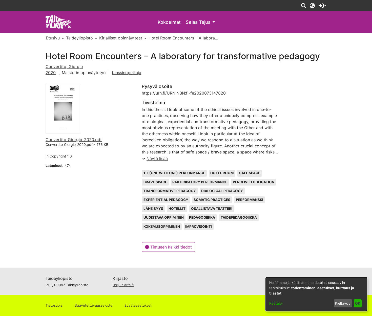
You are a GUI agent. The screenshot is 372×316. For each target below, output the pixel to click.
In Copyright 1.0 (59, 156)
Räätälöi (275, 303)
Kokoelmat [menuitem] (169, 22)
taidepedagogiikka (239, 217)
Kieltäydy (342, 303)
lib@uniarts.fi (123, 285)
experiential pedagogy (165, 200)
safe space (249, 173)
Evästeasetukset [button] (138, 305)
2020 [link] (51, 72)
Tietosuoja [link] (54, 305)
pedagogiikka (202, 217)
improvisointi (198, 226)
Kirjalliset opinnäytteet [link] (120, 37)
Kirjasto (120, 278)
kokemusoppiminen (161, 226)
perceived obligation (253, 182)
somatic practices (212, 200)
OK (357, 303)
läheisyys (153, 209)
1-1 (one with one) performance (174, 173)
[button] (303, 6)
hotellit (177, 209)
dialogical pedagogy (222, 191)
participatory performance (199, 182)
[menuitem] (200, 22)
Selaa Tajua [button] (198, 22)
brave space (155, 182)
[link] (58, 21)
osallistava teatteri (211, 209)
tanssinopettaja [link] (126, 72)
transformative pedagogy (169, 191)
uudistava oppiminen (163, 217)
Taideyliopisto (59, 278)
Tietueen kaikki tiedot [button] (170, 247)
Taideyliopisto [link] (79, 37)
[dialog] (316, 294)
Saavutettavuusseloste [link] (93, 305)
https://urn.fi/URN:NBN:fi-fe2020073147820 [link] (184, 93)
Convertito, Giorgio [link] (64, 66)
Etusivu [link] (53, 37)
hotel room (222, 173)
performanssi (249, 200)
